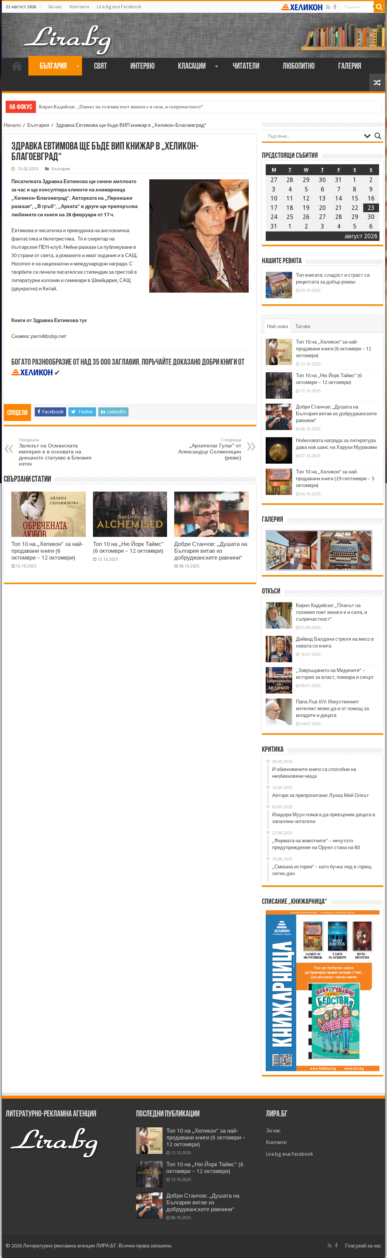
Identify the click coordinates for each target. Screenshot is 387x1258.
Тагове (302, 326)
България (53, 66)
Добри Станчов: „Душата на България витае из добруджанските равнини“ (210, 551)
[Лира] (68, 32)
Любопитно (299, 66)
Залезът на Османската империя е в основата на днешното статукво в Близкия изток (55, 452)
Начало (17, 66)
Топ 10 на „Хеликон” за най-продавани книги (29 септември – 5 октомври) (335, 478)
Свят (100, 66)
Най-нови (277, 326)
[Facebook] (335, 7)
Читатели (246, 66)
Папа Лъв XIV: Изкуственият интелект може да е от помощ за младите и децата (332, 708)
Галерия (349, 66)
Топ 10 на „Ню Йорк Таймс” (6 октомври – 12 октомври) (128, 547)
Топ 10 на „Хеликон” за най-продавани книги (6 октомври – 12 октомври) (47, 551)
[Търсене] (379, 6)
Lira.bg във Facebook (119, 6)
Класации (192, 66)
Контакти (79, 6)
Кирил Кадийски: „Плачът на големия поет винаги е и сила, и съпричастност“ (121, 106)
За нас (55, 6)
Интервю (142, 66)
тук (83, 320)
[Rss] (328, 7)
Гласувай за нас (363, 1246)
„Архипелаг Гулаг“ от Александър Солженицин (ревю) (209, 449)
